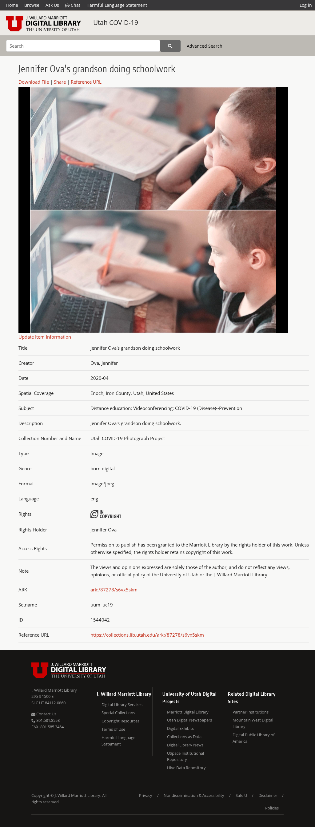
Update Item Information (44, 337)
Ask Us (52, 5)
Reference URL (86, 82)
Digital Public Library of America (253, 738)
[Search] (170, 46)
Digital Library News (185, 745)
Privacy (145, 795)
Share (60, 82)
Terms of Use (113, 729)
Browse (31, 5)
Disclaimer (267, 795)
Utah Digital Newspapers (189, 720)
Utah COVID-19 (115, 22)
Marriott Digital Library (188, 712)
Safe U (241, 795)
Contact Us (45, 714)
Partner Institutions (251, 712)
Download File (33, 82)
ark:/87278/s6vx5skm (114, 589)
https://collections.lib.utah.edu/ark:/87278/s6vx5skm (147, 635)
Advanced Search (204, 46)
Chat (75, 5)
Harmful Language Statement (116, 5)
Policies (272, 808)
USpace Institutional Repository (185, 756)
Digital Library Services (122, 704)
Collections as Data (184, 736)
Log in (306, 5)
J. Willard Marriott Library (54, 690)
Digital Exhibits (180, 728)
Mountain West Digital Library (253, 723)
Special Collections (118, 712)
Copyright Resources (120, 721)
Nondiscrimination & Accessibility (194, 795)
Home (12, 5)
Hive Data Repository (186, 767)
